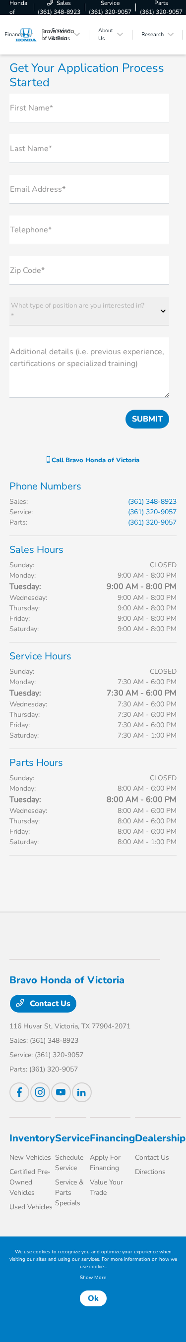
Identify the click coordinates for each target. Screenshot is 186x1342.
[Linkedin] (82, 1092)
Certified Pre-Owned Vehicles (30, 1182)
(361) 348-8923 (152, 501)
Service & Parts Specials (69, 1193)
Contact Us (49, 1003)
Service (72, 1138)
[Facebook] (19, 1092)
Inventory (32, 1138)
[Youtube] (61, 1092)
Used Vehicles (31, 1207)
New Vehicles (30, 1157)
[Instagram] (40, 1092)
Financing (112, 1138)
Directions (150, 1172)
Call (94, 460)
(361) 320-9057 (152, 512)
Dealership (160, 1138)
